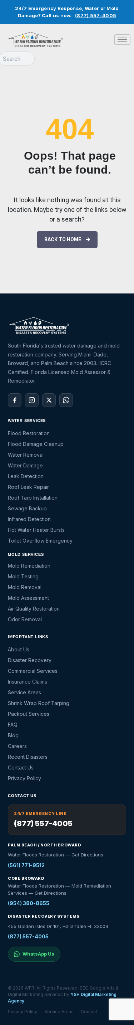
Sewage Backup (27, 508)
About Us (18, 649)
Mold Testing (23, 576)
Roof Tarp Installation (33, 498)
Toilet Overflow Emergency (40, 541)
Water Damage (25, 465)
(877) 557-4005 (95, 15)
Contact (89, 1011)
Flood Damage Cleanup (36, 444)
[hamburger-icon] (122, 39)
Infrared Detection (29, 519)
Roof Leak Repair (28, 487)
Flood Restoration (29, 433)
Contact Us (21, 767)
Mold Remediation (29, 566)
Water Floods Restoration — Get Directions (55, 855)
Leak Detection (26, 476)
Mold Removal (24, 587)
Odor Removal (25, 619)
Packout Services (28, 714)
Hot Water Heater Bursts (36, 530)
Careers (17, 746)
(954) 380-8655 (28, 903)
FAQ (13, 725)
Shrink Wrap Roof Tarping (38, 703)
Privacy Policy (24, 778)
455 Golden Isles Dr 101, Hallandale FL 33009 (58, 926)
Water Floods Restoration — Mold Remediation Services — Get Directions (59, 889)
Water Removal (26, 455)
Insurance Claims (27, 682)
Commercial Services (33, 671)
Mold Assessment (28, 598)
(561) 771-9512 (26, 865)
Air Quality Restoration (34, 609)
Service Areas (24, 692)
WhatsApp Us (38, 954)
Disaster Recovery (29, 660)
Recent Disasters (28, 757)
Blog (13, 735)
